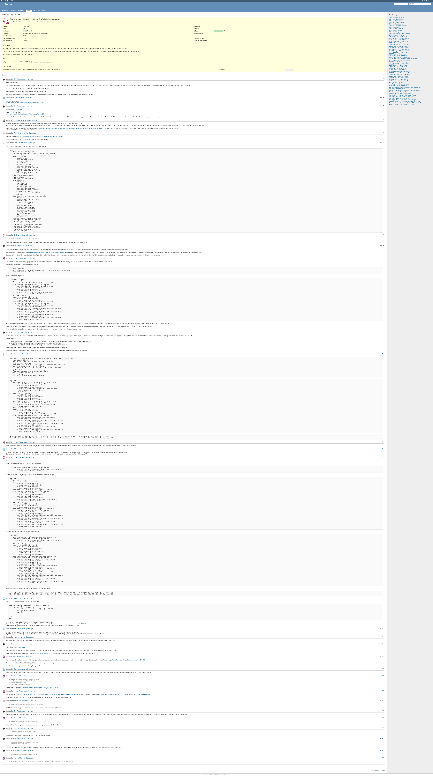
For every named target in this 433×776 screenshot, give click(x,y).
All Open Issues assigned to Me (399, 81)
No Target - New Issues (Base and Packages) (403, 100)
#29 (383, 750)
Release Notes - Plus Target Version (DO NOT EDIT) (405, 103)
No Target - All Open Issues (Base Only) (401, 96)
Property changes (20, 75)
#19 (383, 643)
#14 (383, 448)
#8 (383, 234)
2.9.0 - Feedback (394, 27)
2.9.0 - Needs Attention (396, 29)
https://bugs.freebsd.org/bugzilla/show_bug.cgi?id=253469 (127, 660)
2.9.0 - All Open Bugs (395, 21)
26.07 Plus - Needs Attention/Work (399, 57)
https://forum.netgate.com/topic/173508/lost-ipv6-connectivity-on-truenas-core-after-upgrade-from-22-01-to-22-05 (72, 128)
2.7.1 (24, 36)
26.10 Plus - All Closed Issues (398, 66)
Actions (383, 70)
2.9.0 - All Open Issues (396, 24)
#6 (383, 132)
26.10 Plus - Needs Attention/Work (399, 71)
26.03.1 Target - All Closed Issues (399, 51)
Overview (5, 11)
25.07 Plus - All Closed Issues (398, 36)
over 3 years (28, 143)
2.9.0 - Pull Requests (395, 32)
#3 (383, 97)
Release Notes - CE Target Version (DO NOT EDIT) (404, 101)
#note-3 (19, 109)
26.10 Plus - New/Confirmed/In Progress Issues (403, 73)
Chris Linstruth (20, 22)
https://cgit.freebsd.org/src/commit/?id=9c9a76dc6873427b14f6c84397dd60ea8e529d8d (53, 694)
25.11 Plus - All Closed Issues (398, 40)
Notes (11, 75)
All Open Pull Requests (396, 82)
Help (12, 0)
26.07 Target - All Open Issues (398, 65)
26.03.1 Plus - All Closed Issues (399, 49)
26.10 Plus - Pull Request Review (399, 74)
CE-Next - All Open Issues (397, 89)
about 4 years (29, 22)
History (5, 75)
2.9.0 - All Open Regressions (398, 25)
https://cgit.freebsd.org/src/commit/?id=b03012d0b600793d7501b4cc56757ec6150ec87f (124, 694)
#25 (383, 710)
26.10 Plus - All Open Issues (397, 68)
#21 (383, 669)
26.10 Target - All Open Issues (398, 79)
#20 (383, 656)
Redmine (210, 774)
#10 (383, 258)
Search (391, 4)
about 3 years (27, 669)
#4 (383, 105)
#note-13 (42, 653)
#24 (383, 700)
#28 (383, 738)
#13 (383, 442)
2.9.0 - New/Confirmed (396, 30)
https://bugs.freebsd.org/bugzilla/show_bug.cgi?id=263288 (25, 103)
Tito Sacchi (18, 449)
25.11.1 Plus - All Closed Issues (398, 43)
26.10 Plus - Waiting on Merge (398, 76)
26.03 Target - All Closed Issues (399, 48)
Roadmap (21, 11)
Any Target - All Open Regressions (399, 84)
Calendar (37, 11)
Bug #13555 (13, 70)
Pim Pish (17, 97)
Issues (29, 11)
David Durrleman (19, 120)
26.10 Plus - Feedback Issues (398, 70)
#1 (383, 79)
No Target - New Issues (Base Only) (400, 98)
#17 (383, 628)
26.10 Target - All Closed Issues (399, 78)
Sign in (423, 0)
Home (3, 0)
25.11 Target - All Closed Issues (398, 41)
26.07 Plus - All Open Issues (397, 54)
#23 (383, 690)
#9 (383, 245)
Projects (7, 0)
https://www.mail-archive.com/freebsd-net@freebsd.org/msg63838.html (41, 136)
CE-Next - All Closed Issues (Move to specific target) (405, 87)
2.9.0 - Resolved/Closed (396, 35)
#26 (383, 717)
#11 (383, 332)
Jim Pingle (17, 79)
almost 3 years (46, 22)
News (44, 11)
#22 (383, 675)
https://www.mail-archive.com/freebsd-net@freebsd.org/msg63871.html (47, 252)
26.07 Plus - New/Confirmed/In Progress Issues (403, 59)
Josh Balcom (18, 669)
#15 (383, 457)
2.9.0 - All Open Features (396, 22)
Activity (13, 11)
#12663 (176, 128)
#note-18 (22, 647)
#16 (383, 598)
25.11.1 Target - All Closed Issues (399, 44)
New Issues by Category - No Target (400, 93)
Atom (383, 770)
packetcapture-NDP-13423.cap (14, 62)
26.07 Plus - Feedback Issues (398, 55)
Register (428, 0)
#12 (383, 353)
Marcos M (17, 656)
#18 (383, 636)
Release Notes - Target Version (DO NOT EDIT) (403, 104)
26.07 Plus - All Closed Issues (398, 52)
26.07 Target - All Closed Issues (399, 63)
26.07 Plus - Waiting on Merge (398, 62)
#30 (383, 757)
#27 (383, 728)
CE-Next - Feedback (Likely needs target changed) (404, 90)
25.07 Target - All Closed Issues (399, 38)
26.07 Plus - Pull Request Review (399, 60)
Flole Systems (19, 133)
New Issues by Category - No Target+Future (402, 95)
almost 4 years (30, 120)
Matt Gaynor (18, 637)
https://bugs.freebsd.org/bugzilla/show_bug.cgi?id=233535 (68, 624)
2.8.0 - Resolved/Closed (396, 18)
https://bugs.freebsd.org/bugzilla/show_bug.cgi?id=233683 (41, 688)
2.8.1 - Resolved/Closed (396, 19)
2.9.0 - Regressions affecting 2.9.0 (399, 33)
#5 (383, 120)
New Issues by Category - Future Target (401, 92)
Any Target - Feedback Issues (398, 85)
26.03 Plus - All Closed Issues (398, 46)
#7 (383, 142)
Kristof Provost (27, 31)
